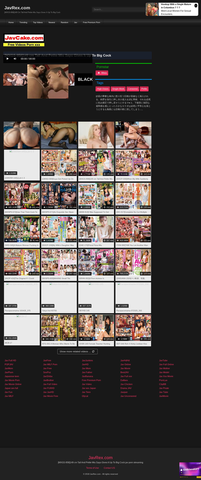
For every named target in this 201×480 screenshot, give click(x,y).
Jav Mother (164, 368)
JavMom (9, 368)
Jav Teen (86, 392)
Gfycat (85, 396)
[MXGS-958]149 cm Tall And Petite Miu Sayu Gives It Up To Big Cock (96, 180)
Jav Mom (86, 368)
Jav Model (164, 372)
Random (64, 22)
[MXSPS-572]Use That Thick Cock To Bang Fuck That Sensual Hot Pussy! (21, 213)
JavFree (47, 360)
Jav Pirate (164, 388)
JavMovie (163, 396)
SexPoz (47, 372)
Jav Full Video (50, 384)
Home (11, 22)
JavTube (163, 360)
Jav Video (87, 384)
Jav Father (87, 372)
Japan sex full (11, 388)
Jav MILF (9, 396)
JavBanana (87, 376)
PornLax (163, 380)
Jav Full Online (166, 364)
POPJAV (9, 364)
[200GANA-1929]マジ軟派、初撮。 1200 (131, 279)
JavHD (85, 364)
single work (118, 89)
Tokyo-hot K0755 (49, 310)
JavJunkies (87, 360)
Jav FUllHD (49, 388)
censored (133, 89)
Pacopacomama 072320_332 (129, 310)
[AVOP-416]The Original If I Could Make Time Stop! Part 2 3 (19, 279)
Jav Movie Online (13, 384)
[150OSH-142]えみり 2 (15, 178)
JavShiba (47, 376)
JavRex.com (17, 7)
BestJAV (124, 372)
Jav (75, 22)
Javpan (124, 392)
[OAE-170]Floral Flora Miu (90, 245)
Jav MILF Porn (50, 364)
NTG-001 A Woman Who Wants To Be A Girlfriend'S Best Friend (58, 345)
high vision (102, 89)
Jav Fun (8, 392)
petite (144, 89)
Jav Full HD (10, 360)
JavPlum (9, 372)
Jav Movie (125, 368)
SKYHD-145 (84, 310)
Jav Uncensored (128, 396)
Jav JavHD (48, 392)
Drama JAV (126, 388)
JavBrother (48, 380)
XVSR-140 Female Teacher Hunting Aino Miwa (94, 345)
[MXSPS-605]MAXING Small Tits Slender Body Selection (56, 279)
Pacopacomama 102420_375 (17, 310)
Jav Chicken (126, 384)
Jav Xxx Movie (166, 376)
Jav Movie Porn (12, 380)
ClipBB (162, 384)
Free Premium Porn (91, 22)
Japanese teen (12, 376)
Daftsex (124, 380)
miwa (104, 73)
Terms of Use (92, 468)
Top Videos (38, 22)
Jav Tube (163, 392)
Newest (52, 22)
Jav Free (47, 368)
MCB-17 (8, 343)
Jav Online (125, 364)
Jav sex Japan (89, 388)
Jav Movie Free (50, 396)
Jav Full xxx (126, 376)
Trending (23, 22)
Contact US (109, 468)
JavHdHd (125, 360)
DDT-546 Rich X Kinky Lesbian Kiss (131, 344)
